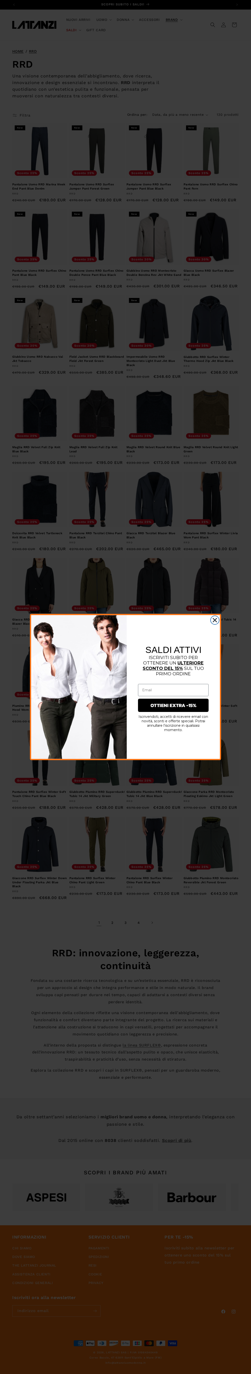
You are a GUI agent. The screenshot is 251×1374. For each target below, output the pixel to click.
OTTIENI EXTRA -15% (173, 705)
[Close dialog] (215, 620)
